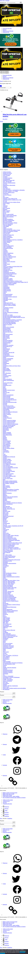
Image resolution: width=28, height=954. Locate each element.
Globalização (5, 416)
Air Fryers (5, 184)
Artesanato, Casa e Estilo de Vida (10, 198)
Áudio (4, 204)
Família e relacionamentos (8, 380)
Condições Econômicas (8, 279)
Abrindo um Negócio (7, 173)
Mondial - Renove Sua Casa (9, 508)
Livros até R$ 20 (6, 465)
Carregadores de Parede (8, 248)
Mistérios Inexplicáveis (8, 504)
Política (4, 571)
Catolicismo (5, 251)
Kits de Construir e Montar (8, 448)
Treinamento (5, 673)
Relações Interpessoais (7, 609)
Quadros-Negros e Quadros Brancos (10, 601)
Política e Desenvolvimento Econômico (11, 576)
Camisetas (5, 243)
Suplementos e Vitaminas (8, 647)
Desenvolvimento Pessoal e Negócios (11, 321)
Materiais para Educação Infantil (10, 490)
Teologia (4, 653)
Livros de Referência (7, 470)
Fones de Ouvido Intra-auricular (9, 399)
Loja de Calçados (6, 477)
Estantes (4, 367)
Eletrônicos (5, 344)
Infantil (4, 436)
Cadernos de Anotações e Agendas (10, 231)
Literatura (5, 457)
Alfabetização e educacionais (9, 185)
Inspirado (5, 437)
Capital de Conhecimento (8, 245)
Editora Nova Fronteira (8, 334)
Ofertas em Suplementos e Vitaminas (10, 547)
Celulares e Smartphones (8, 253)
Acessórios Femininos (7, 178)
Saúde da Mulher (6, 617)
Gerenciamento (6, 409)
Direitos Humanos (7, 328)
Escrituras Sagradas (7, 359)
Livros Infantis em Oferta (8, 473)
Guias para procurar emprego (9, 425)
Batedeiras (5, 209)
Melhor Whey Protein (7, 795)
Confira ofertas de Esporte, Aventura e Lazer (12, 281)
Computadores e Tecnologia (9, 276)
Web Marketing (6, 689)
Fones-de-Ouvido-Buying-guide (10, 402)
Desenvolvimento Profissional (9, 322)
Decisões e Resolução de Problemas (10, 312)
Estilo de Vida (6, 368)
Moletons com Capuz (7, 507)
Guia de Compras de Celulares (9, 420)
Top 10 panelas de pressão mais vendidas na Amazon (14, 797)
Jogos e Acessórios (7, 443)
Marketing (5, 488)
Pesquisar (2, 691)
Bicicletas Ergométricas (8, 219)
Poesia (4, 570)
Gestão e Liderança (7, 414)
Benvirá (4, 213)
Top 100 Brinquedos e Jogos (9, 664)
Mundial (4, 519)
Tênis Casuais (6, 651)
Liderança (5, 455)
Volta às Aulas (6, 687)
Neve (1, 818)
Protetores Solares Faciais (8, 588)
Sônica (4, 642)
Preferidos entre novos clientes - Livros (11, 580)
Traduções (5, 668)
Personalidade (6, 565)
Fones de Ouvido (6, 397)
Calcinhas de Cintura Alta (8, 234)
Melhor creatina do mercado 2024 (10, 792)
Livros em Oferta (6, 472)
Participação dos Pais (7, 561)
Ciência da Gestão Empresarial (9, 256)
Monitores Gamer (6, 511)
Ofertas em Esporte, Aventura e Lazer (11, 544)
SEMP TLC (5, 627)
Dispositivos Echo (7, 329)
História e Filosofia (7, 432)
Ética (4, 371)
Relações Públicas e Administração (10, 610)
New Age (5, 524)
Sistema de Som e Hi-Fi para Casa (10, 636)
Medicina (5, 491)
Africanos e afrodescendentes (9, 182)
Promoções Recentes (7, 28)
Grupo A (5, 419)
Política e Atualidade (7, 575)
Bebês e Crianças (6, 210)
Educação (5, 339)
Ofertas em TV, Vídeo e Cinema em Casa (12, 548)
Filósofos (5, 391)
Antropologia (5, 193)
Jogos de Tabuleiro (7, 441)
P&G (4, 553)
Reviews (4, 29)
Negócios (5, 522)
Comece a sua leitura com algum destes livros (12, 266)
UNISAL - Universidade (8, 676)
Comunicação (6, 277)
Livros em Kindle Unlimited (9, 471)
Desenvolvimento (6, 318)
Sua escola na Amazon (7, 643)
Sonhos (4, 640)
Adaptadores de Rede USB (8, 180)
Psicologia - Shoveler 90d (8, 591)
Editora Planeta (6, 336)
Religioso (5, 613)
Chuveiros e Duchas (7, 255)
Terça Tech (5, 654)
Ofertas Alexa (6, 533)
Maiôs (4, 479)
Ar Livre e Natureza (7, 194)
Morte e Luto (5, 512)
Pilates (4, 569)
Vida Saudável (6, 683)
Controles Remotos (7, 290)
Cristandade (5, 300)
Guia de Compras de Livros (9, 422)
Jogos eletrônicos (6, 444)
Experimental (5, 376)
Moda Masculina (6, 506)
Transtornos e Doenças (8, 672)
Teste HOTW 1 (6, 657)
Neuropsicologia (6, 523)
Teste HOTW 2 (6, 659)
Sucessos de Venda (7, 644)
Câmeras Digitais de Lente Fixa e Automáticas (13, 239)
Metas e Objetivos (6, 501)
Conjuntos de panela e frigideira (9, 283)
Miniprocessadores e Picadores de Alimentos (12, 502)
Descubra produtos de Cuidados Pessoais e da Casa (14, 317)
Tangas (4, 650)
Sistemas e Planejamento (8, 637)
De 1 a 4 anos (6, 310)
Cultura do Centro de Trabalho (9, 305)
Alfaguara (5, 186)
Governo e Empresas (7, 417)
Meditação (5, 495)
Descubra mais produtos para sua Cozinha (12, 316)
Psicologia (5, 590)
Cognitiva (5, 265)
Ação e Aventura (6, 175)
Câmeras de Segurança (8, 237)
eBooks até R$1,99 (7, 330)
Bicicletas (5, 218)
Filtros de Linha (6, 392)
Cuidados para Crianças (8, 302)
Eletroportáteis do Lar (7, 346)
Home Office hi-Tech (7, 434)
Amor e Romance (6, 188)
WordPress (9, 818)
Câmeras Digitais (6, 238)
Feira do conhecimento (8, 382)
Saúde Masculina (6, 620)
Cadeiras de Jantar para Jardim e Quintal (11, 230)
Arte (4, 196)
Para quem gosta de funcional (9, 556)
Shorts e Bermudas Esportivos (9, 634)
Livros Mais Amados (7, 474)
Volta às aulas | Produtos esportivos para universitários (14, 688)
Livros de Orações (7, 468)
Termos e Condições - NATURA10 (10, 655)
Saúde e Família (6, 619)
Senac (4, 628)
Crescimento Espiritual (7, 294)
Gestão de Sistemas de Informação (10, 411)
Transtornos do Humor (7, 671)
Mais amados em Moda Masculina (10, 482)
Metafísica (5, 500)
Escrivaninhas (6, 361)
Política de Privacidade (8, 699)
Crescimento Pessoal (7, 295)
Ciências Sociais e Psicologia (9, 261)
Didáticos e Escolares (7, 324)
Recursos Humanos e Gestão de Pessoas (11, 604)
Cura (4, 306)
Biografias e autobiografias (8, 220)
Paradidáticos (5, 558)
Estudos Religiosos (7, 370)
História (4, 431)
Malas (4, 484)
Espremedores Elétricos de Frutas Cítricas (12, 365)
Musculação (5, 521)
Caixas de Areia (6, 233)
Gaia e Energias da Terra (8, 405)
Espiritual (5, 362)
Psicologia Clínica (6, 593)
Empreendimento (6, 348)
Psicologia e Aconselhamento (9, 598)
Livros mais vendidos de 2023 (9, 476)
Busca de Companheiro (8, 224)
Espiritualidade (6, 363)
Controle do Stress (7, 289)
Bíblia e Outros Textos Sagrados (10, 215)
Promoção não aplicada (8, 586)
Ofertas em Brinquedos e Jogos (9, 537)
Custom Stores (6, 308)
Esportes (4, 364)
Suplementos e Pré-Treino (8, 645)
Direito (4, 325)
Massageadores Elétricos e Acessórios (11, 489)
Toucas (4, 666)
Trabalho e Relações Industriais (9, 667)
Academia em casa (7, 174)
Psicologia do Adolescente (8, 596)
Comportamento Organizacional (9, 273)
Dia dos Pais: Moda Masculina (9, 323)
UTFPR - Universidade (8, 679)
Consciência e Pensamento (8, 284)
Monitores (5, 510)
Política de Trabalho (7, 574)
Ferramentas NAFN (7, 385)
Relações (5, 608)
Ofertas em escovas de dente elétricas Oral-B (12, 542)
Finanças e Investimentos (8, 394)
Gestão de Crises (6, 410)
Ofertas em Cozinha (7, 541)
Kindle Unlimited (6, 445)
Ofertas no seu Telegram (8, 31)
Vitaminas (5, 684)
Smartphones (5, 638)
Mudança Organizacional (8, 516)
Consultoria (5, 285)
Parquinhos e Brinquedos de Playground (11, 559)
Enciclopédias (6, 351)
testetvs (4, 660)
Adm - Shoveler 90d (7, 181)
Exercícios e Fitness (7, 375)
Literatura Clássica (7, 459)
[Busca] (21, 2)
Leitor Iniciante (6, 451)
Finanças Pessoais (6, 396)
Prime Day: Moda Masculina (9, 582)
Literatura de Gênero (7, 460)
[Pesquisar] (14, 693)
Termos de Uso (6, 700)
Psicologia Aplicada (7, 592)
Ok (20, 952)
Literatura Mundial (7, 462)
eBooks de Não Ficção (8, 331)
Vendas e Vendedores (7, 680)
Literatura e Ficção (7, 461)
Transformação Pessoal (8, 670)
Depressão (5, 313)
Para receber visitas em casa (9, 557)
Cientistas (5, 262)
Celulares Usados (6, 254)
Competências (6, 271)
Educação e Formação (7, 341)
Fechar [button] (1, 121)
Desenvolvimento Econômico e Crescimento (12, 319)
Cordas (4, 293)
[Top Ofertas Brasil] (11, 26)
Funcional (5, 404)
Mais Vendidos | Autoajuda (8, 483)
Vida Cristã (5, 682)
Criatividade (5, 297)
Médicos (4, 494)
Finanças (5, 393)
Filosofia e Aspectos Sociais (9, 390)
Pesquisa (4, 567)
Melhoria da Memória (7, 497)
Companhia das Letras (7, 270)
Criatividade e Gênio (7, 299)
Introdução (5, 439)
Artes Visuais (5, 197)
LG (3, 453)
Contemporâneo (6, 288)
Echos (4, 333)
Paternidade (5, 562)
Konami (4, 449)
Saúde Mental (6, 621)
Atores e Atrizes (6, 203)
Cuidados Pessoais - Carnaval (9, 304)
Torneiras (5, 665)
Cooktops (5, 291)
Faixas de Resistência (7, 379)
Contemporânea (6, 287)
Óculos (4, 528)
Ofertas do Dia (6, 32)
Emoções (5, 347)
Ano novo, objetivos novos (8, 192)
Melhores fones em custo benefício (10, 496)
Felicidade (5, 384)
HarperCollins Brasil (7, 427)
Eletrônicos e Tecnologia (8, 345)
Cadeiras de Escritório (7, 228)
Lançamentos (5, 450)
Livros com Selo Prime (8, 466)
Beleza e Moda (6, 211)
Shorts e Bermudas (7, 633)
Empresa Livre (6, 350)
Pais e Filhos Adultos (7, 554)
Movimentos (5, 514)
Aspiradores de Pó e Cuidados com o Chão (12, 199)
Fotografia (5, 403)
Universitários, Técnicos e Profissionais (11, 677)
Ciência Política (6, 259)
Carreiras (5, 249)
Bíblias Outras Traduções (8, 216)
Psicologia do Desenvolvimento (9, 597)
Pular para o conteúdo (4, 0)
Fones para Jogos (6, 401)
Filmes (4, 387)
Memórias (5, 499)
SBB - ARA (5, 622)
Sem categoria (6, 625)
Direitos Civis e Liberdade (8, 327)
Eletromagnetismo (6, 342)
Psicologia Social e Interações (9, 599)
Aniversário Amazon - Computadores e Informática (14, 190)
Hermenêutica (6, 428)
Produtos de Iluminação (8, 585)
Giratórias (5, 415)
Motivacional (5, 513)
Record (4, 602)
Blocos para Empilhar (7, 221)
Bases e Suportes (6, 208)
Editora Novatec (6, 335)
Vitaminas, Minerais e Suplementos (10, 685)
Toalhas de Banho (6, 661)
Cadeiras (4, 227)
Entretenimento (6, 353)
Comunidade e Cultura (7, 278)
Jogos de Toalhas (6, 442)
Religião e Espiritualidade (8, 611)
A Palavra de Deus (7, 171)
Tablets (4, 649)
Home (1, 81)
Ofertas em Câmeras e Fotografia (10, 539)
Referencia (5, 605)
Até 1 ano (5, 201)
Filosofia (4, 388)
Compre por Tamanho (7, 274)
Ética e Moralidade (7, 373)
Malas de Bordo (6, 485)
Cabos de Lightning (7, 225)
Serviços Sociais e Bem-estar (9, 630)
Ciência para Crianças (7, 257)
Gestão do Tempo (6, 413)
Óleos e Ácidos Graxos (8, 550)
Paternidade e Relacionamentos (9, 563)
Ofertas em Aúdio (6, 534)
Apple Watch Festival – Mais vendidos (11, 796)
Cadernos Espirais (6, 232)
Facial (4, 377)
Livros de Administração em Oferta (10, 467)
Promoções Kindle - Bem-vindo (9, 587)
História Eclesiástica (7, 433)
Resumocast (5, 614)
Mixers (4, 505)
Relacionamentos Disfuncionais (9, 607)
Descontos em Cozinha (8, 314)
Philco (4, 568)
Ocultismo (5, 530)
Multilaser (5, 518)
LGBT (4, 454)
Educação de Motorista (8, 340)
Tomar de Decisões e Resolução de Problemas (12, 662)
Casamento (5, 250)
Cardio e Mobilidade (7, 247)
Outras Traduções (6, 552)
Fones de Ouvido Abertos (8, 398)
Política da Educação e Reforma (9, 573)
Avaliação (5, 207)
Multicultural (5, 517)
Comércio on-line (6, 268)
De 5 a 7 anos (6, 311)
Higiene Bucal (6, 430)
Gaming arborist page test (8, 408)
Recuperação (5, 603)
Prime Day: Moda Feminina (9, 581)
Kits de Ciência (6, 447)
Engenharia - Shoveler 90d (8, 352)
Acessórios (5, 176)
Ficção (4, 386)
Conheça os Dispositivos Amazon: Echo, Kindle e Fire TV (15, 282)
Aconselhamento (6, 179)
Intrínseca (5, 438)
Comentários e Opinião (8, 267)
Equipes (4, 357)
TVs (4, 674)
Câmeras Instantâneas (7, 241)
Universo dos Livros (7, 678)
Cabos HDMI (6, 226)
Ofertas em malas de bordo (8, 546)
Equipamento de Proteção (8, 356)
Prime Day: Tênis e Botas (8, 584)
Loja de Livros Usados (8, 478)
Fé (3, 381)
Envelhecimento (6, 354)
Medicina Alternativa (7, 493)
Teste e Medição (6, 656)
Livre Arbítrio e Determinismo (9, 464)
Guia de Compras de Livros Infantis (10, 424)
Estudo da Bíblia (6, 369)
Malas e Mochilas (6, 487)
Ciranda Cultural (6, 264)
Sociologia (5, 639)
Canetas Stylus (6, 244)
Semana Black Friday (7, 626)
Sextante (4, 631)
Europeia (5, 374)
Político (4, 577)
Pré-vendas (5, 579)
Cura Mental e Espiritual (8, 307)
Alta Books (5, 187)
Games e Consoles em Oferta (9, 407)
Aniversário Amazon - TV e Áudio (10, 191)
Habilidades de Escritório (8, 426)
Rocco (4, 615)
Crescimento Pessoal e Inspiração (10, 296)
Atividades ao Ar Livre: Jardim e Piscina (11, 202)
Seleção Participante (7, 624)
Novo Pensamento (7, 527)
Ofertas (4, 531)
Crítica (4, 301)
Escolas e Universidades (8, 358)
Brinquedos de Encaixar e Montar (10, 222)
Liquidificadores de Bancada (9, 456)
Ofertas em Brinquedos (8, 536)
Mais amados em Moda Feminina (10, 481)
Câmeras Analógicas (7, 236)
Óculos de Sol (6, 529)
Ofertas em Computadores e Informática (11, 540)
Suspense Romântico (7, 648)
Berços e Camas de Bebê (8, 214)
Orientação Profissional (8, 551)
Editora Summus (6, 337)
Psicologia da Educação (8, 594)
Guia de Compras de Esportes (9, 421)
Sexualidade (5, 632)
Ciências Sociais (6, 260)
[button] (4, 71)
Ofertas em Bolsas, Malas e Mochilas (11, 535)
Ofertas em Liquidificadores (9, 545)
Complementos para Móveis (9, 272)
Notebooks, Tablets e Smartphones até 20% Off (13, 525)
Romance (5, 616)
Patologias (5, 564)
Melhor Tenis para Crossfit (8, 793)
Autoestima (5, 205)
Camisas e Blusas (6, 242)
